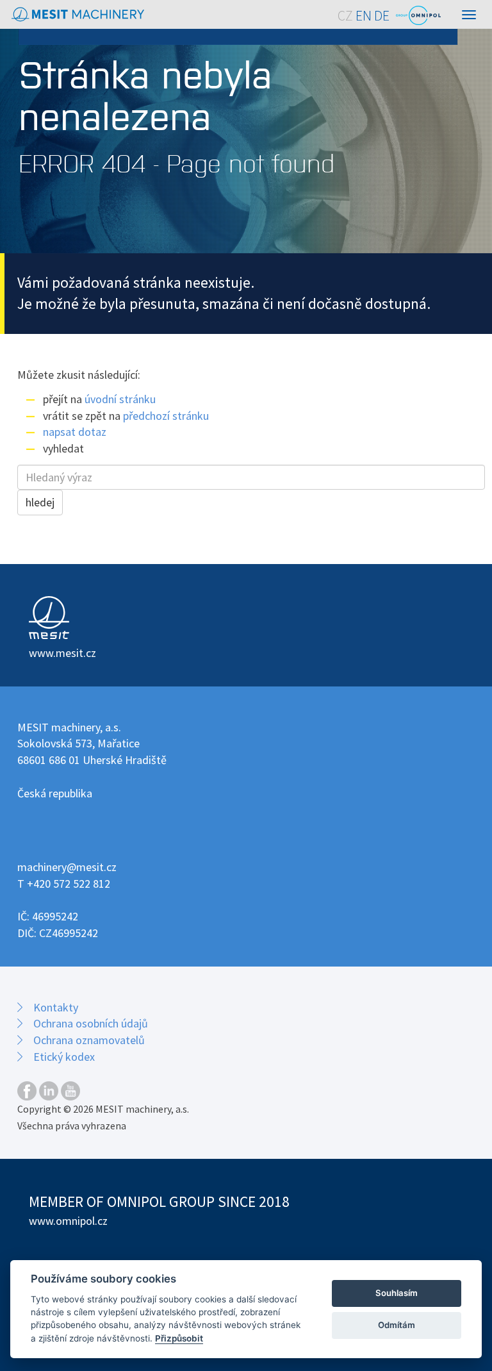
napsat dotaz (74, 431)
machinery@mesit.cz (67, 867)
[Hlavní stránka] (78, 14)
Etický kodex (64, 1056)
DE (382, 15)
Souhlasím (396, 1293)
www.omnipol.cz (68, 1220)
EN (364, 15)
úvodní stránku (120, 399)
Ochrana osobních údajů (90, 1023)
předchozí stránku (166, 415)
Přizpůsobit (179, 1338)
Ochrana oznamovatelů (89, 1040)
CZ (345, 15)
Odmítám (396, 1325)
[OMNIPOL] (418, 15)
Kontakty (55, 1007)
